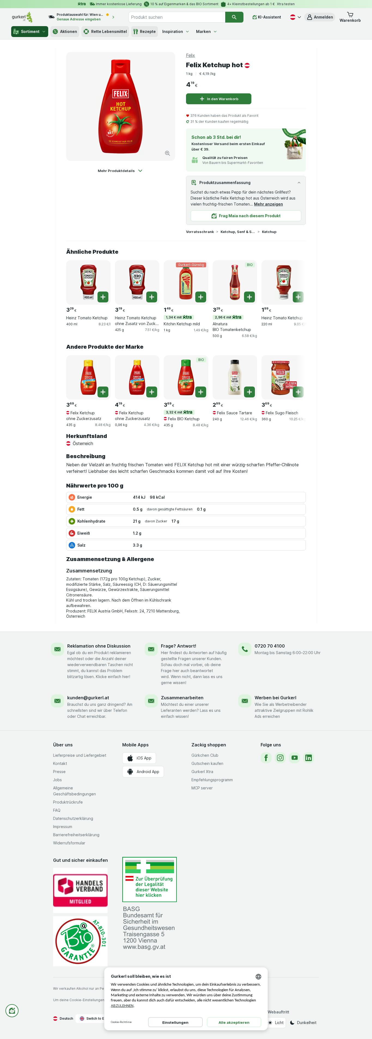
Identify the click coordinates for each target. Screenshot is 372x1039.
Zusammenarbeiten (182, 697)
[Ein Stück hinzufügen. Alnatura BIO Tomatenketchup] (249, 297)
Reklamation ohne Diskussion (98, 646)
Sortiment (30, 31)
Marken (203, 31)
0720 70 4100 (270, 646)
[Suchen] (234, 17)
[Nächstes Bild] (294, 282)
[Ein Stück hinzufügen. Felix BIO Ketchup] (200, 392)
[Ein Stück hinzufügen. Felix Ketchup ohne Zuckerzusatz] (102, 392)
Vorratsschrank (200, 231)
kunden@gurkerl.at (88, 697)
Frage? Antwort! (178, 646)
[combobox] (177, 17)
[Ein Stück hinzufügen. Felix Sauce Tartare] (249, 392)
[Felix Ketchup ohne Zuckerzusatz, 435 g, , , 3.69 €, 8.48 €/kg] (88, 377)
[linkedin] (308, 757)
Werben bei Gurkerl (275, 697)
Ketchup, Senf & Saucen (238, 231)
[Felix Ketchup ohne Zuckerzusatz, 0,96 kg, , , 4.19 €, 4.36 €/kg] (137, 377)
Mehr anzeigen (268, 204)
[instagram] (280, 757)
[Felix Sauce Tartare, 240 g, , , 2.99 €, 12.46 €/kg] (235, 377)
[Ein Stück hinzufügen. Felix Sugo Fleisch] (298, 392)
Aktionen (68, 31)
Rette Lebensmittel (109, 31)
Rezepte (148, 31)
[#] (149, 879)
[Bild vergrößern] (167, 153)
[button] (319, 17)
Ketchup (269, 231)
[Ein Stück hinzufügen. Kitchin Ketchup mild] (200, 297)
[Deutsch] (295, 17)
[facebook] (266, 757)
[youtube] (294, 757)
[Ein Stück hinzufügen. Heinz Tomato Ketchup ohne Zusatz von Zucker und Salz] (151, 297)
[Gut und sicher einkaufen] (80, 941)
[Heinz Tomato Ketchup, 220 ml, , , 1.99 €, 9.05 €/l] (283, 282)
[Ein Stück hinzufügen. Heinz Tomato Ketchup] (102, 297)
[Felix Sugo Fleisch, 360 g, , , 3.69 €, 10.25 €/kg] (283, 377)
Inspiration (172, 31)
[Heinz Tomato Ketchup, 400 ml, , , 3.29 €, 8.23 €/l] (88, 282)
